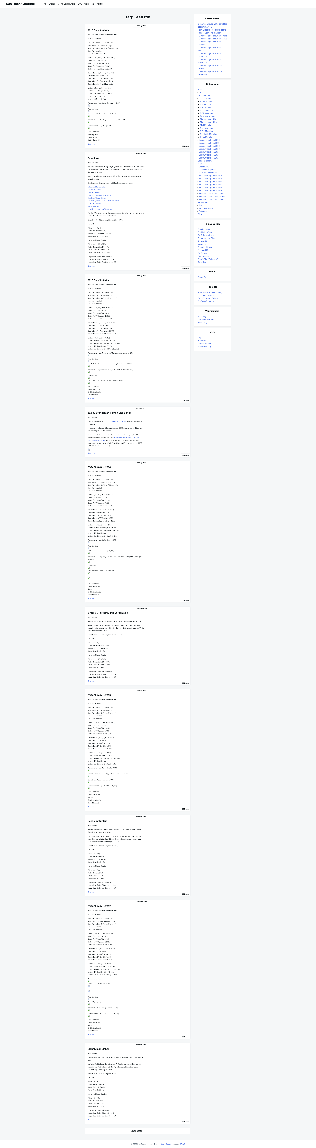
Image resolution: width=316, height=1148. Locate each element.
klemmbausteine (206, 208)
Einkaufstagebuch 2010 (209, 140)
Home (43, 4)
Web (200, 214)
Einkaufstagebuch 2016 (108, 34)
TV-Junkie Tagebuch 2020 (210, 182)
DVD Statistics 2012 (99, 906)
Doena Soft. (203, 277)
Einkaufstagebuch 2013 (108, 699)
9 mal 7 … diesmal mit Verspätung (100, 209)
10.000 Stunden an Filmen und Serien (109, 412)
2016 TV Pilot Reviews (209, 173)
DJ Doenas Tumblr (206, 295)
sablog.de (202, 244)
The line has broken (94, 189)
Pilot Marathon (206, 128)
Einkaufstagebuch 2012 (108, 910)
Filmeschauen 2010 (208, 122)
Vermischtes (203, 202)
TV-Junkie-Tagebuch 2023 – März (212, 39)
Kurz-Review (203, 167)
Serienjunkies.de (205, 247)
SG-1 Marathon (206, 131)
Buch (200, 90)
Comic (202, 93)
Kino (200, 164)
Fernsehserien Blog (206, 238)
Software (203, 211)
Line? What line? (94, 192)
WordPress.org (204, 347)
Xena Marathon (207, 137)
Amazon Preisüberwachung (210, 292)
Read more (91, 144)
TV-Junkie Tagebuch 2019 (210, 179)
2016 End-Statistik (98, 30)
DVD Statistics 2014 (99, 467)
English (52, 4)
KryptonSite (203, 241)
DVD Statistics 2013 (99, 695)
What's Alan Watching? (208, 259)
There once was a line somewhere (99, 195)
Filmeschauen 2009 (208, 119)
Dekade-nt (93, 158)
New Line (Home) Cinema (97, 198)
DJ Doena (185, 146)
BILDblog (202, 316)
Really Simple (165, 1144)
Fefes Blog (202, 322)
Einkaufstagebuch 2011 (209, 143)
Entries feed (203, 341)
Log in (200, 338)
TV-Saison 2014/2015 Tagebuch (213, 199)
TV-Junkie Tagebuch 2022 (210, 187)
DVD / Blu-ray (93, 34)
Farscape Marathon (208, 116)
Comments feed (204, 344)
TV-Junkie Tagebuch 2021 (210, 185)
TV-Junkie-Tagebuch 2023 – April (212, 36)
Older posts (136, 1131)
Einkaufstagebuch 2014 (108, 471)
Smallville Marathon (208, 134)
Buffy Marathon (206, 110)
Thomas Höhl (203, 250)
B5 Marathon (205, 104)
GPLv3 (182, 1144)
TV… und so (203, 256)
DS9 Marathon (206, 113)
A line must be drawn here (97, 187)
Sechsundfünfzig (93, 206)
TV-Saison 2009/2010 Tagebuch (213, 193)
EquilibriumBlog (205, 232)
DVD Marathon (205, 98)
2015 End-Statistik (98, 280)
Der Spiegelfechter (206, 319)
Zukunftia (202, 262)
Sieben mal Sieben (94, 203)
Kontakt (100, 4)
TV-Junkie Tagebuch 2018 (210, 176)
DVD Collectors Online (208, 298)
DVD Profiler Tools (86, 4)
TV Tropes (202, 253)
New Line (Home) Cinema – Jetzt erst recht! (103, 200)
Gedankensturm (205, 161)
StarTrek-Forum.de (206, 301)
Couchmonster (204, 229)
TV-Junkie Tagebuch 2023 (210, 190)
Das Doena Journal (20, 4)
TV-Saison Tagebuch (207, 170)
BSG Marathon (206, 107)
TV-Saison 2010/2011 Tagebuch (213, 196)
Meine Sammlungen (66, 4)
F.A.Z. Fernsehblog (206, 235)
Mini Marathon (206, 125)
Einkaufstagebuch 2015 (108, 284)
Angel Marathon (207, 101)
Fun (200, 205)
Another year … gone (118, 421)
